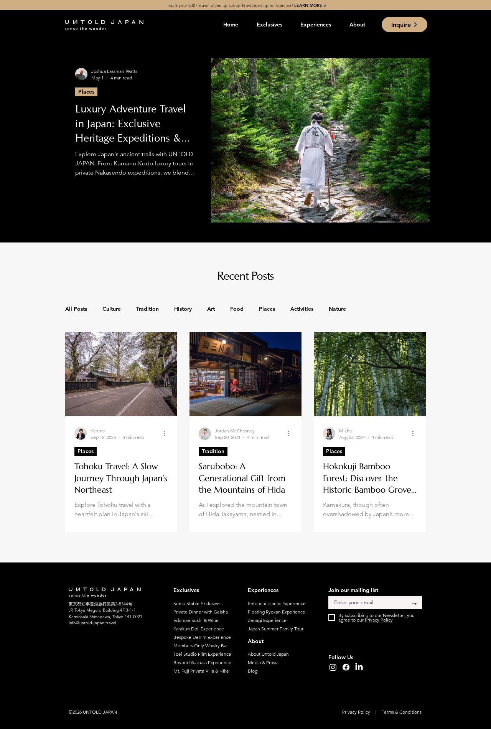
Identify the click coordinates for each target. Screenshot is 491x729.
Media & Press (262, 662)
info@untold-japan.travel (92, 622)
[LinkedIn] (359, 667)
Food (237, 308)
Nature (337, 308)
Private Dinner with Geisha (200, 612)
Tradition (147, 308)
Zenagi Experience (267, 620)
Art (211, 308)
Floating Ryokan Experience (275, 612)
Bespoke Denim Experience (200, 637)
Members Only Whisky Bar (200, 645)
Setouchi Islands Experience (275, 603)
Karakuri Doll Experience (198, 629)
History (183, 308)
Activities (301, 308)
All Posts (76, 308)
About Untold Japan (268, 654)
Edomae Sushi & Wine (196, 620)
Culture (111, 308)
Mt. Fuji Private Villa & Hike (200, 671)
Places (86, 91)
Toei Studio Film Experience (200, 654)
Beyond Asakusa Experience (200, 662)
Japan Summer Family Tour (275, 629)
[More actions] (166, 433)
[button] (269, 24)
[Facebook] (346, 667)
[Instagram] (333, 667)
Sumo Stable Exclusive (196, 603)
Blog (252, 671)
